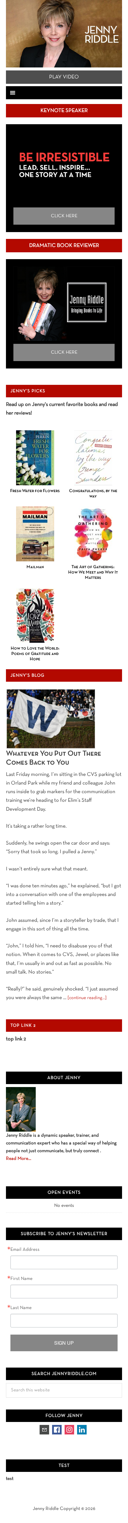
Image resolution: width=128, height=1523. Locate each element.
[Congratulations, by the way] (93, 457)
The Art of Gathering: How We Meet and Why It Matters (93, 572)
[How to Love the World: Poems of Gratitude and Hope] (35, 615)
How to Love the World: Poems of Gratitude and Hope (35, 653)
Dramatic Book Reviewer (64, 245)
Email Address (25, 1250)
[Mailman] (35, 533)
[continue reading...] (87, 998)
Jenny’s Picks (27, 391)
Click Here (64, 216)
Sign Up (64, 1342)
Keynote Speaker (64, 110)
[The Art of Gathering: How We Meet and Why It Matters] (93, 533)
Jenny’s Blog (27, 675)
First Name (21, 1279)
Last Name (21, 1308)
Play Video (64, 77)
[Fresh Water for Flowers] (35, 457)
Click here (64, 352)
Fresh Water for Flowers (35, 491)
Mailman (35, 567)
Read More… (18, 1159)
